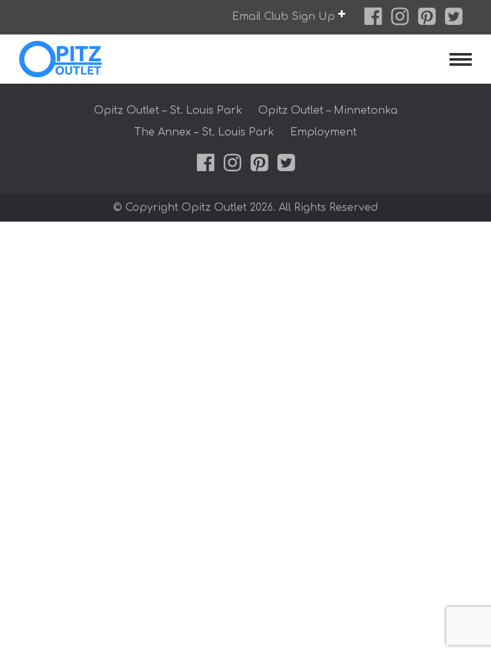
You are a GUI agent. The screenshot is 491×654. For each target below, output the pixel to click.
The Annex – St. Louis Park (204, 132)
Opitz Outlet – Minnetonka (328, 110)
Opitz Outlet (87, 59)
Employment (323, 132)
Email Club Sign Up (285, 16)
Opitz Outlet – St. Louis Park (168, 110)
